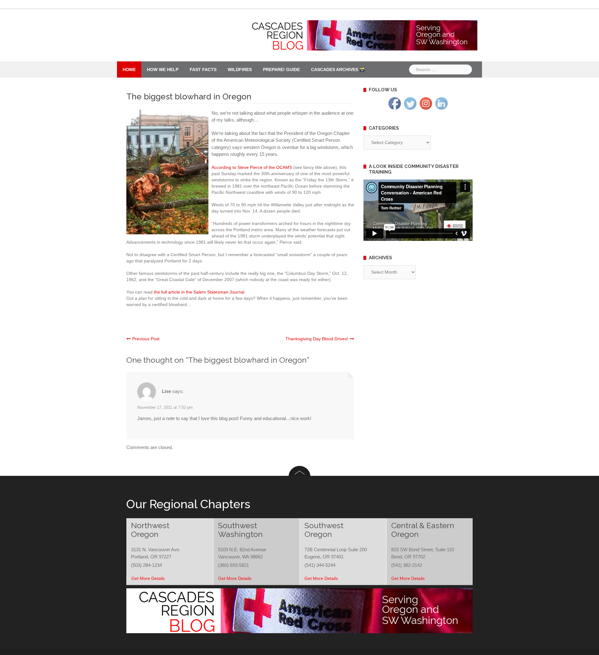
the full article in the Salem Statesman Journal (199, 291)
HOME (129, 69)
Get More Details (148, 578)
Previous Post (145, 338)
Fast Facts (203, 69)
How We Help (162, 69)
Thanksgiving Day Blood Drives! (316, 338)
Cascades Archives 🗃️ (338, 69)
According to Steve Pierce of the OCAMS (252, 167)
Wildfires (240, 69)
